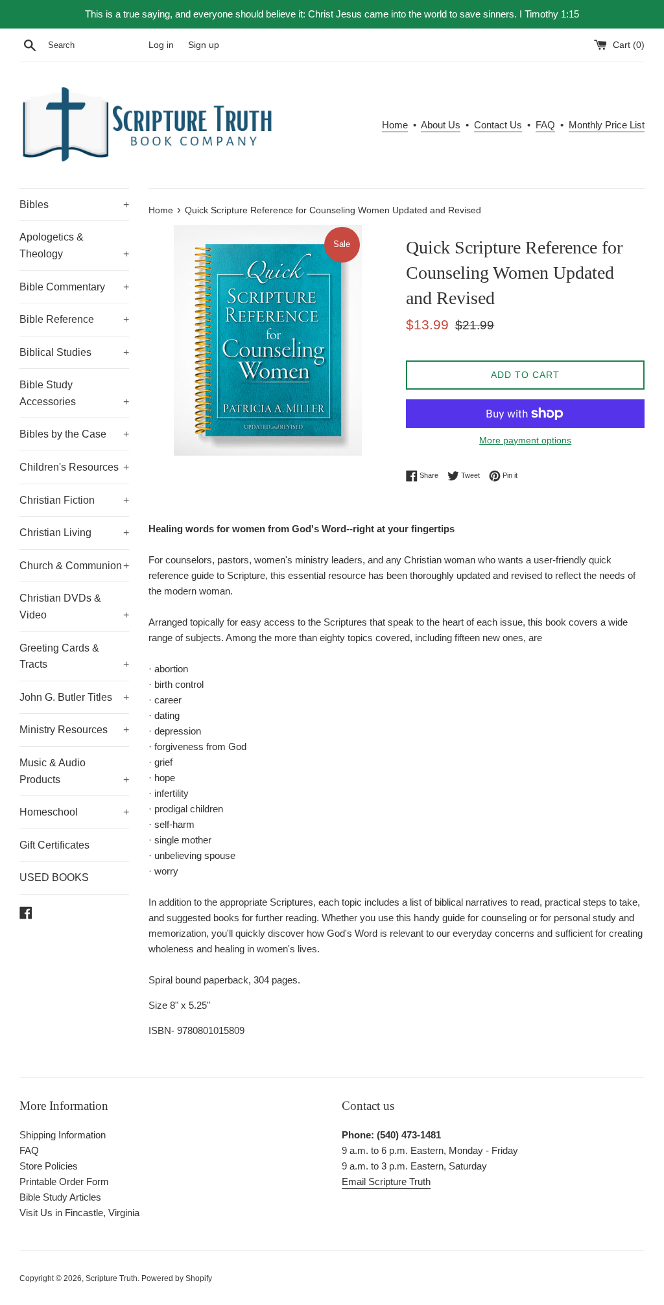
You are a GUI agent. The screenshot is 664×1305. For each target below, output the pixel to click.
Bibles (74, 204)
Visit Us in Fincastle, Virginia (79, 1212)
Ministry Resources (74, 729)
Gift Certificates (54, 845)
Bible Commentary (74, 286)
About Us (440, 124)
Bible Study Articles (60, 1197)
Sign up (203, 45)
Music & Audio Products (74, 771)
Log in (161, 45)
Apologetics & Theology (74, 245)
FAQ (545, 124)
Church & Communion (74, 565)
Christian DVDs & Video (74, 606)
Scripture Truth (111, 1278)
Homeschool (74, 811)
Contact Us (498, 124)
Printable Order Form (64, 1181)
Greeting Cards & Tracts (74, 656)
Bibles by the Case (74, 434)
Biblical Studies (74, 352)
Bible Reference (74, 319)
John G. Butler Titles (74, 697)
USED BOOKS (54, 877)
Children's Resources (74, 467)
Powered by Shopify (176, 1278)
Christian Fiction (74, 500)
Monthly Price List (607, 124)
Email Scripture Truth (386, 1181)
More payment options (525, 440)
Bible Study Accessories (74, 393)
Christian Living (74, 532)
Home (395, 124)
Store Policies (48, 1165)
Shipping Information (62, 1134)
